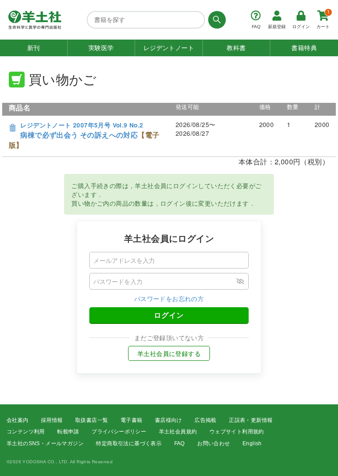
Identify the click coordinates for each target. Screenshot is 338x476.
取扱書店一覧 (91, 420)
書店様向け (168, 420)
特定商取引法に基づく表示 (129, 443)
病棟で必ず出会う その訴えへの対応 (84, 135)
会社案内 (18, 420)
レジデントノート (168, 47)
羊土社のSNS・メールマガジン (45, 443)
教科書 (236, 47)
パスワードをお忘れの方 (169, 298)
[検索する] (215, 20)
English (252, 443)
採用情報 (52, 420)
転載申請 (68, 432)
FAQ (179, 443)
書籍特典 (304, 47)
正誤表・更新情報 (250, 420)
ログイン (169, 315)
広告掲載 (206, 420)
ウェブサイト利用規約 (236, 432)
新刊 (33, 47)
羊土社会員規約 (178, 432)
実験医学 (101, 47)
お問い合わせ (213, 443)
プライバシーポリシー (119, 432)
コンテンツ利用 (26, 432)
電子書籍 (132, 420)
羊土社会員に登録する (169, 353)
